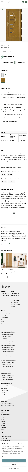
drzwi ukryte (3, 398)
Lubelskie (3, 416)
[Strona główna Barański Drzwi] (7, 2)
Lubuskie (3, 418)
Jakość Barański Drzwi (16, 300)
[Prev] (2, 216)
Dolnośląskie (3, 412)
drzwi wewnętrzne (5, 293)
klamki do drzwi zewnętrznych (7, 405)
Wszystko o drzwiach (5, 314)
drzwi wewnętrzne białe (6, 336)
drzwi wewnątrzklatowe (6, 399)
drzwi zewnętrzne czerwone (7, 370)
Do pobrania (3, 315)
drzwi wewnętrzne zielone (6, 355)
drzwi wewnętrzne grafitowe (7, 347)
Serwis (2, 321)
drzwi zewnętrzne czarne (6, 368)
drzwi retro (3, 394)
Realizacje (13, 299)
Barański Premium (15, 293)
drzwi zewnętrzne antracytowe (7, 362)
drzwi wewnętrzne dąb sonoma (8, 345)
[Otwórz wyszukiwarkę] (26, 2)
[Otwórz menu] (2, 2)
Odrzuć (14, 464)
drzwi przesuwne (4, 392)
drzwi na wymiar (4, 300)
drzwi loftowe (4, 388)
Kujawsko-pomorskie (5, 414)
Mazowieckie (3, 423)
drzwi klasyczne (4, 386)
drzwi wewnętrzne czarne (6, 340)
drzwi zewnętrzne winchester (7, 375)
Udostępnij (22, 62)
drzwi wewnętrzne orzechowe (7, 351)
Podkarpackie (4, 427)
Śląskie (2, 432)
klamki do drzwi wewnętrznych (7, 403)
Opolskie (3, 425)
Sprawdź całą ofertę (6, 244)
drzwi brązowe (4, 338)
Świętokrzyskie (4, 434)
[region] (14, 137)
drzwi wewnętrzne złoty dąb (7, 356)
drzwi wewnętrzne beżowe (7, 334)
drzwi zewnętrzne (5, 295)
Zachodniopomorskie (5, 440)
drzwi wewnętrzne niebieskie (7, 349)
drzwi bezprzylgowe (5, 385)
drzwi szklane (4, 396)
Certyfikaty (13, 306)
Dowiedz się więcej (6, 457)
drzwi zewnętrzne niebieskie (7, 371)
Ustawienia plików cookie (14, 468)
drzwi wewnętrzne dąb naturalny (8, 343)
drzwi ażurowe (4, 401)
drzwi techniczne (4, 297)
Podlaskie (3, 429)
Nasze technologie (15, 304)
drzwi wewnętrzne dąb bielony (7, 342)
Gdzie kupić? (7, 52)
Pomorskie (3, 431)
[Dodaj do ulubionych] (2, 9)
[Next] (26, 216)
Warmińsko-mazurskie (6, 436)
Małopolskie (3, 421)
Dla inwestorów (4, 317)
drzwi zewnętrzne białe (6, 364)
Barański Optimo (15, 295)
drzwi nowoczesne (5, 390)
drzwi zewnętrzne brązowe (7, 366)
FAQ (1, 323)
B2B (1, 319)
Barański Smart (14, 297)
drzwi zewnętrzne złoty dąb (7, 379)
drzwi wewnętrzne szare (6, 353)
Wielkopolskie (4, 438)
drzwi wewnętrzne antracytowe (8, 332)
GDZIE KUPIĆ (17, 2)
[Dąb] (3, 80)
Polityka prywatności (5, 327)
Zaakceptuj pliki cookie (14, 460)
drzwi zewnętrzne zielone (6, 377)
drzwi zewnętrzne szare (6, 373)
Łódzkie (2, 419)
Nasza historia (14, 302)
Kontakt (2, 325)
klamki (2, 299)
